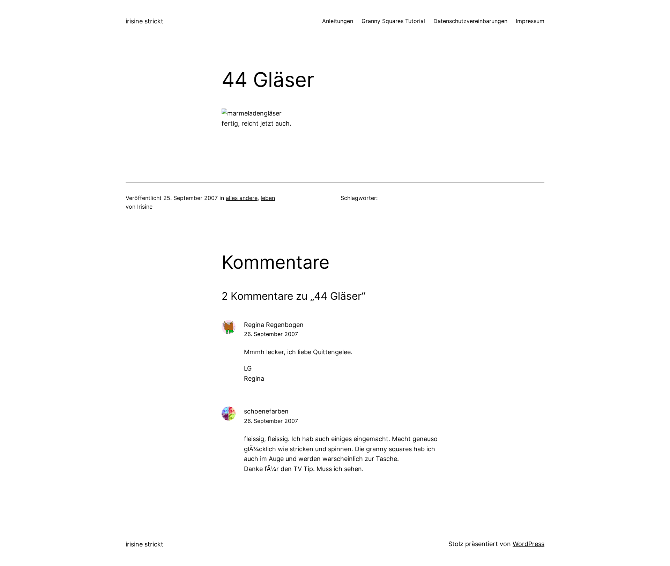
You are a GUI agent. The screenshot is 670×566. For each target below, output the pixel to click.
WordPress (528, 544)
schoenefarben (266, 411)
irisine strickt (144, 21)
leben (268, 197)
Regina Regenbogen (274, 324)
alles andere (242, 197)
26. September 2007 (271, 333)
